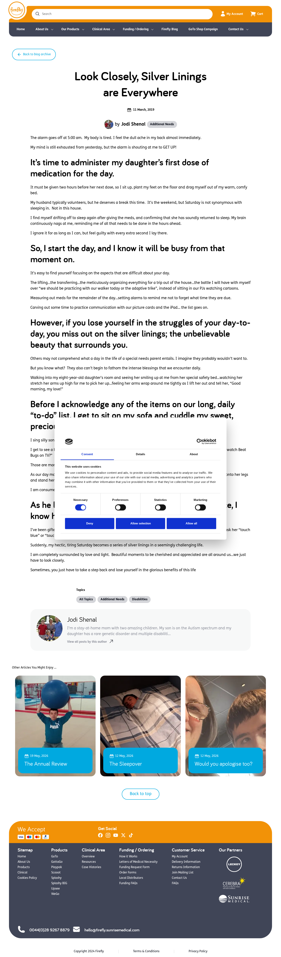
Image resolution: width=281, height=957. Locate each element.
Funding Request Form (134, 867)
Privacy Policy (198, 951)
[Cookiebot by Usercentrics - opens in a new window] (199, 441)
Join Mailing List (182, 872)
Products (24, 867)
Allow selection (140, 523)
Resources (89, 862)
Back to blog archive (37, 54)
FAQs (175, 883)
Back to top (140, 794)
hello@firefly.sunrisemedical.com (111, 930)
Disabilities (140, 599)
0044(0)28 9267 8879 (49, 930)
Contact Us (236, 29)
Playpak (56, 867)
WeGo (55, 894)
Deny (89, 523)
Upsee (55, 888)
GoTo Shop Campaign (203, 29)
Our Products (70, 29)
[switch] (120, 507)
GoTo (54, 856)
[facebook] (100, 836)
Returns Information (186, 867)
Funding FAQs (128, 883)
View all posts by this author (87, 641)
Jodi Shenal (133, 124)
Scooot (56, 872)
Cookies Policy (27, 878)
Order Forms (127, 872)
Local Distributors (131, 878)
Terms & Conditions (146, 951)
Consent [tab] (87, 454)
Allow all (191, 523)
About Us (42, 29)
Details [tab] (140, 454)
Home (21, 29)
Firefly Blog (170, 29)
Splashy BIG (59, 883)
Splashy (56, 878)
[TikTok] (131, 836)
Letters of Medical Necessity (138, 862)
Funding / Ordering (136, 29)
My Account (235, 14)
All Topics (86, 599)
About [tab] (194, 454)
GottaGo (57, 862)
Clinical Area (101, 29)
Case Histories (91, 867)
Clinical (22, 872)
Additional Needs (162, 124)
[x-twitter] (123, 836)
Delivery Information (186, 862)
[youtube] (115, 836)
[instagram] (108, 836)
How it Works (128, 856)
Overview (88, 856)
